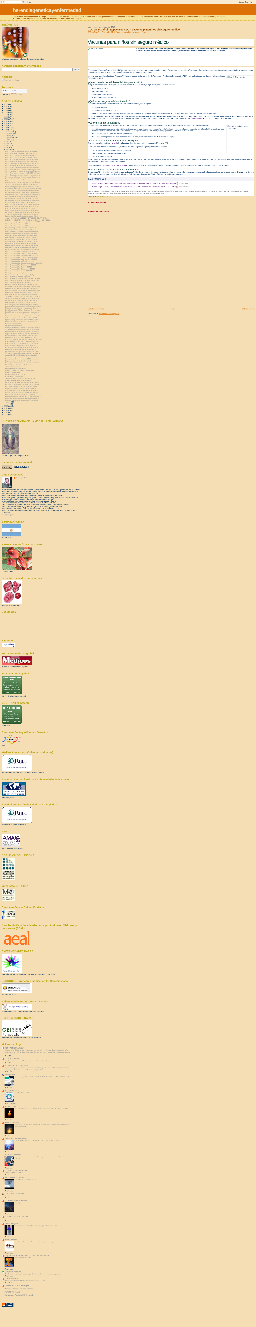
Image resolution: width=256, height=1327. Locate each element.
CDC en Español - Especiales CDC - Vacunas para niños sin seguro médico (117, 32)
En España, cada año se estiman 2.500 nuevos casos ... (23, 359)
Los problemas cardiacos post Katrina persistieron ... (22, 398)
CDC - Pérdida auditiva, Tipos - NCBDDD (18, 267)
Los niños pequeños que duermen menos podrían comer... (24, 339)
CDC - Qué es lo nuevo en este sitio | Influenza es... (22, 151)
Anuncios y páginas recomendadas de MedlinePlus (21, 185)
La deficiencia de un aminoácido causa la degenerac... (22, 312)
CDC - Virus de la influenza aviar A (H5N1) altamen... (22, 159)
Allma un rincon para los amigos (17, 1286)
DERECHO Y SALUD (12, 1091)
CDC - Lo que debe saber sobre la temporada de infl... (22, 167)
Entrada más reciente (96, 309)
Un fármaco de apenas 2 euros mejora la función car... (22, 192)
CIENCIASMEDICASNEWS (15, 1048)
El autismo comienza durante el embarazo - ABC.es (22, 292)
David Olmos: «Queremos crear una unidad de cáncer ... (23, 286)
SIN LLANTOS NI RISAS (23, 1258)
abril (7, 147)
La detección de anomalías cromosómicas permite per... (23, 306)
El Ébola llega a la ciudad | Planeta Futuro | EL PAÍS (21, 335)
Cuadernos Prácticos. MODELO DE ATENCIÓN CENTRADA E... (26, 218)
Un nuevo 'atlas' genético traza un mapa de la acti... (22, 239)
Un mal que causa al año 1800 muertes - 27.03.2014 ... (23, 384)
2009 (6, 414)
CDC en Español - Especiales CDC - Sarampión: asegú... (23, 226)
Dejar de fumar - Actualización (15, 374)
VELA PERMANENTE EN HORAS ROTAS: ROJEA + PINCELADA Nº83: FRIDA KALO (42, 1109)
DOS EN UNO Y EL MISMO (14, 1173)
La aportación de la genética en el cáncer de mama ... (22, 196)
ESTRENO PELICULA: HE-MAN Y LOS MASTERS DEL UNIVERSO (37, 1141)
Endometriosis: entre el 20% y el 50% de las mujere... (22, 382)
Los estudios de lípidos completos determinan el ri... (22, 179)
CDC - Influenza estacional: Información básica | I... (22, 165)
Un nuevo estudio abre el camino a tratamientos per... (22, 177)
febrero (8, 402)
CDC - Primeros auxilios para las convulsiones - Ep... (22, 280)
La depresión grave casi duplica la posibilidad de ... (21, 228)
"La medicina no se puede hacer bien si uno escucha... (23, 329)
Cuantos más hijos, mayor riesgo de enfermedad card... (23, 290)
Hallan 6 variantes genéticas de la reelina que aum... (22, 210)
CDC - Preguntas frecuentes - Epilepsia (18, 282)
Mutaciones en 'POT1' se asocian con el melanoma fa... (23, 194)
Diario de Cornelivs (12, 1123)
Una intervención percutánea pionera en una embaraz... (23, 183)
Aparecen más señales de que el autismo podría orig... (23, 249)
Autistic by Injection (12, 1224)
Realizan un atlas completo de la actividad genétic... (22, 300)
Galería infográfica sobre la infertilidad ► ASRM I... (21, 318)
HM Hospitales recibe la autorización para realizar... (22, 304)
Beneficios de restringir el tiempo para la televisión (21, 322)
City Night (18, 1203)
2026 (6, 104)
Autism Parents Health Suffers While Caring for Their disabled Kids (36, 1226)
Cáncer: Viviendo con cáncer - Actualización (19, 370)
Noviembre (8, 1196)
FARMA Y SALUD (11, 1279)
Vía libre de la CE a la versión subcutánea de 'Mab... (22, 198)
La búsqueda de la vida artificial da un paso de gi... (21, 294)
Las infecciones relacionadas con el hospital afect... (22, 243)
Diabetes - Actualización (13, 324)
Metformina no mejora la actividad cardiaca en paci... (22, 181)
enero (8, 404)
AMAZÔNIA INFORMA (13, 1272)
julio (7, 141)
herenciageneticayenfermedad (47, 10)
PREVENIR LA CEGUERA (14, 1178)
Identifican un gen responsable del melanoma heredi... (22, 187)
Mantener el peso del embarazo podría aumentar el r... (22, 400)
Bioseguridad (10, 1075)
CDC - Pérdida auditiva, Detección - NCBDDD (20, 269)
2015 (6, 127)
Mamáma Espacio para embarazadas (19, 1289)
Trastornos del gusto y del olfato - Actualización (20, 378)
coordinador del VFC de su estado (114, 165)
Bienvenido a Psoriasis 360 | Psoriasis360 (20, 1295)
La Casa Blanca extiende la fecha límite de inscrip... (22, 247)
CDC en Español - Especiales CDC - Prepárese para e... (23, 224)
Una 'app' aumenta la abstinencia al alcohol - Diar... (21, 235)
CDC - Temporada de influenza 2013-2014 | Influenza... (23, 173)
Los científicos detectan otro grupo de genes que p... (22, 343)
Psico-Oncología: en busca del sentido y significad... (22, 237)
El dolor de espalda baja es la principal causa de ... (21, 349)
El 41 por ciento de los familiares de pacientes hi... (21, 302)
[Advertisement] (108, 289)
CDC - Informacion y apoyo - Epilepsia (17, 277)
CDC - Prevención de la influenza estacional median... (22, 163)
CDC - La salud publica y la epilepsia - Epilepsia (20, 275)
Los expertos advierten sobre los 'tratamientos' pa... (22, 341)
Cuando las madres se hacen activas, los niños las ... (22, 392)
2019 (6, 119)
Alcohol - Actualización (12, 367)
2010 (6, 412)
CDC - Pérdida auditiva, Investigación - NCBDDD (21, 259)
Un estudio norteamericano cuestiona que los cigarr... (22, 353)
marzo (8, 149)
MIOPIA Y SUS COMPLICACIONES (26, 1180)
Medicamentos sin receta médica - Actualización (20, 388)
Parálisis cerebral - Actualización (15, 368)
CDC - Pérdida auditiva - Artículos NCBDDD (19, 261)
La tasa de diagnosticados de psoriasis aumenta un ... (22, 333)
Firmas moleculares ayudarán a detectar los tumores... (23, 200)
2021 (6, 115)
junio (7, 143)
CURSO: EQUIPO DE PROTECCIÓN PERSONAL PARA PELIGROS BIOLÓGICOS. (42, 1077)
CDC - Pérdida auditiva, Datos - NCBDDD (18, 271)
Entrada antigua (248, 309)
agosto (8, 139)
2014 (6, 130)
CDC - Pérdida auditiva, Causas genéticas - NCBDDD (22, 251)
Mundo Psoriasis (11, 1240)
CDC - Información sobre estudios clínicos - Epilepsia (22, 279)
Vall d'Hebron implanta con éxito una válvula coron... (22, 214)
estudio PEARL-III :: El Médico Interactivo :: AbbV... (21, 355)
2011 (6, 410)
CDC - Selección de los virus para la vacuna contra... (22, 169)
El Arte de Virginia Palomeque (16, 1201)
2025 (6, 106)
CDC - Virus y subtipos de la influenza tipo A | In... (21, 155)
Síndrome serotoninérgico (13, 325)
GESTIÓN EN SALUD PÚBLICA (16, 1066)
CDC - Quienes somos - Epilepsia (16, 273)
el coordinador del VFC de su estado (201, 119)
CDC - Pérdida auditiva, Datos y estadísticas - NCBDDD (23, 263)
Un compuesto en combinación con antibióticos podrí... (23, 363)
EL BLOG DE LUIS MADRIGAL (16, 1171)
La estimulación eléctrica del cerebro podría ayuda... (22, 245)
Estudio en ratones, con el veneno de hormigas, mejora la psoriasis (36, 1242)
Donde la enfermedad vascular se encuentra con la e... (23, 327)
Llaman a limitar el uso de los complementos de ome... (22, 190)
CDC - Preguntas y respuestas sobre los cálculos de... (23, 171)
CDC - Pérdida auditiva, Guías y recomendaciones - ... (23, 257)
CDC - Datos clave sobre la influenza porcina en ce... (22, 175)
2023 (6, 110)
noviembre (9, 133)
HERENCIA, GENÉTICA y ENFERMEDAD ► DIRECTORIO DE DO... (28, 220)
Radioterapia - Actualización (14, 376)
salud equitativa (21, 478)
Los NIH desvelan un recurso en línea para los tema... (22, 241)
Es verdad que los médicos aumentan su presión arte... (23, 347)
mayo (8, 145)
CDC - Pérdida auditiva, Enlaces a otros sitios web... (22, 253)
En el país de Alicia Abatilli (14, 1194)
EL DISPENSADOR (12, 1059)
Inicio (173, 309)
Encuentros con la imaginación (16, 1217)
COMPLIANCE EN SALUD (23, 1093)
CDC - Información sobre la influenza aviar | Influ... (21, 161)
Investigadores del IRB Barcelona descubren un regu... (23, 310)
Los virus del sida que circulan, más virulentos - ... (21, 202)
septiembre (9, 137)
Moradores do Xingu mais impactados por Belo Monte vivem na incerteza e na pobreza (33, 1274)
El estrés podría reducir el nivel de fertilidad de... (20, 394)
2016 (6, 125)
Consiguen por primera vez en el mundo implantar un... (23, 357)
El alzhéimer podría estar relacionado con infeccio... (22, 288)
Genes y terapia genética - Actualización (18, 380)
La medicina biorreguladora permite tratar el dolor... (21, 216)
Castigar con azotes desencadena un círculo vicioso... (23, 351)
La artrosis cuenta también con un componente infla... (22, 204)
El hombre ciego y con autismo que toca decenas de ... (23, 331)
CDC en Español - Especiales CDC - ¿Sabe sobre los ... (23, 316)
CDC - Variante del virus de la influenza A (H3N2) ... (21, 153)
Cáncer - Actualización (12, 372)
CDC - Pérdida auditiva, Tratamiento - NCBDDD (20, 265)
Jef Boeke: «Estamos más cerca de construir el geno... (23, 296)
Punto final (8, 1219)
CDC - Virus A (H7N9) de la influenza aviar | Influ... (21, 157)
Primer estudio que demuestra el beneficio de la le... (22, 284)
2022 (6, 112)
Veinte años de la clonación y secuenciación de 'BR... (22, 231)
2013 (6, 406)
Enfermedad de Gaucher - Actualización (18, 365)
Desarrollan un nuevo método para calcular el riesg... (22, 314)
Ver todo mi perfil (8, 515)
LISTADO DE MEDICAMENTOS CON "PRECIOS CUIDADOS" (25, 1281)
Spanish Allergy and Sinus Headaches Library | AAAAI (22, 320)
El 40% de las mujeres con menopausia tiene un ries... (22, 206)
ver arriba (114, 143)
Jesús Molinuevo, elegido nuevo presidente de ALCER (22, 222)
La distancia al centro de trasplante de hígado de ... (21, 345)
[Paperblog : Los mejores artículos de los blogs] (8, 647)
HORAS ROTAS (10, 1107)
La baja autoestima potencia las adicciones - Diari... (21, 233)
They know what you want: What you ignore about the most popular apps (28, 1061)
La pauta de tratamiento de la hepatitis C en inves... (21, 361)
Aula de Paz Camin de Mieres (16, 1139)
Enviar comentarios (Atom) (109, 314)
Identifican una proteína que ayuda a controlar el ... (21, 308)
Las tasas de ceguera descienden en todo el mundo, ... (23, 396)
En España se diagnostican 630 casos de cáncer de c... (23, 212)
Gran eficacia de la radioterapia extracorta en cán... (22, 230)
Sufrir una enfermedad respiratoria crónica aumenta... (22, 298)
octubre (8, 135)
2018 (6, 121)
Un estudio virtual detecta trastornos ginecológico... (21, 386)
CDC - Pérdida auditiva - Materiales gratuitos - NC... (22, 255)
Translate (19, 94)
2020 (6, 117)
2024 (6, 108)
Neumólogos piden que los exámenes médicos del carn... (23, 188)
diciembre (9, 132)
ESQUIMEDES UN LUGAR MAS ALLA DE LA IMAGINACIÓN (27, 1256)
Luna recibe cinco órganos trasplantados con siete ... (22, 390)
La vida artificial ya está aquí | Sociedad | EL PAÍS (21, 337)
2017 (6, 123)
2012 (6, 408)
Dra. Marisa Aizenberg (13, 1155)
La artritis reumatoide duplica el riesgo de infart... (21, 208)
